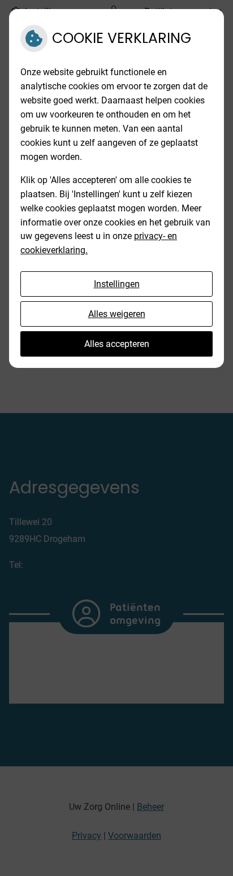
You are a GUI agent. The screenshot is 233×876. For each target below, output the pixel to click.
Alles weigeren (116, 314)
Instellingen (117, 284)
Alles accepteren (116, 344)
